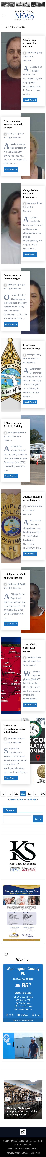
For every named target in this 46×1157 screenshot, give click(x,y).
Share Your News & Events (26, 1148)
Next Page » (32, 799)
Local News (12, 1084)
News (22, 1084)
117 (29, 793)
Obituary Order (13, 1153)
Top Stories (32, 1084)
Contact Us (35, 1153)
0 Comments (16, 138)
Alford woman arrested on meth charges (13, 124)
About (10, 1148)
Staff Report (31, 53)
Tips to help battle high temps (29, 647)
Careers (25, 1153)
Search (10, 810)
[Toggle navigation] (4, 15)
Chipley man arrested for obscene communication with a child (31, 46)
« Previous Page (15, 799)
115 (16, 793)
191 (43, 793)
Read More (29, 100)
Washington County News (17, 432)
